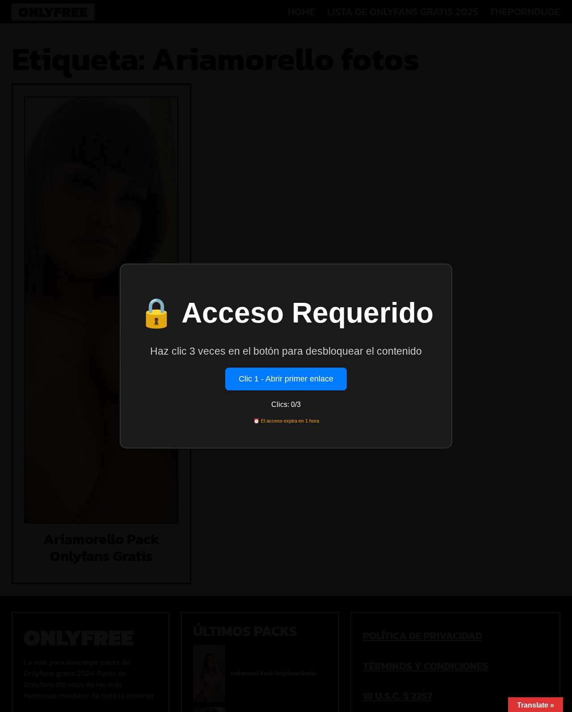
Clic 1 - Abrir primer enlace (286, 378)
